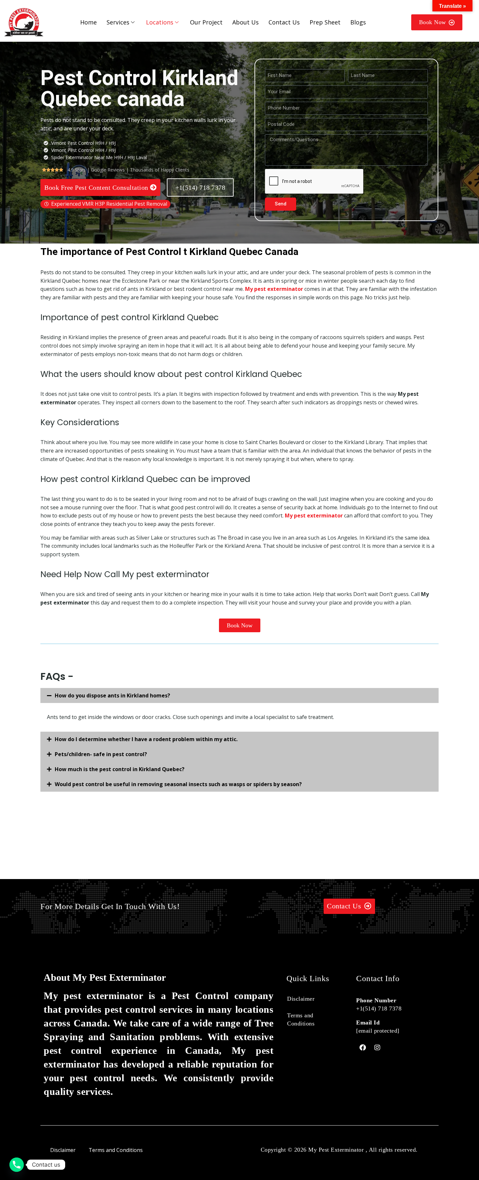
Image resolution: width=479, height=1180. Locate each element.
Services (118, 22)
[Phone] (16, 1165)
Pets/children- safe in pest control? (101, 754)
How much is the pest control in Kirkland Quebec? (119, 769)
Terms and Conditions (300, 1019)
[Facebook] (362, 1047)
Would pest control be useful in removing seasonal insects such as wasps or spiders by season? (178, 784)
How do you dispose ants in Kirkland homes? (112, 695)
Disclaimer (300, 998)
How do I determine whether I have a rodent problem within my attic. (146, 739)
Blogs (358, 22)
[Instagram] (377, 1047)
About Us (245, 22)
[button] (239, 695)
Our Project (206, 22)
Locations (159, 22)
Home (88, 22)
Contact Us (284, 22)
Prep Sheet (325, 22)
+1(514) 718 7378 (378, 1008)
